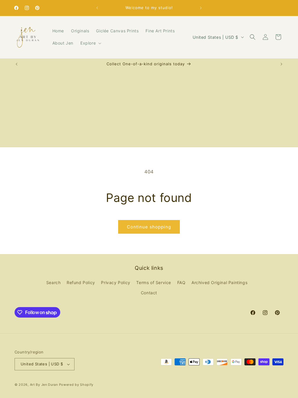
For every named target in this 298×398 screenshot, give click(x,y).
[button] (90, 43)
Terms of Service (153, 282)
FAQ (181, 282)
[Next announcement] (200, 7)
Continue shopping (149, 227)
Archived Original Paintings (219, 282)
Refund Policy (81, 282)
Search (53, 282)
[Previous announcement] (97, 7)
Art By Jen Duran (44, 385)
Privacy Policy (115, 282)
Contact (149, 292)
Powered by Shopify (76, 385)
